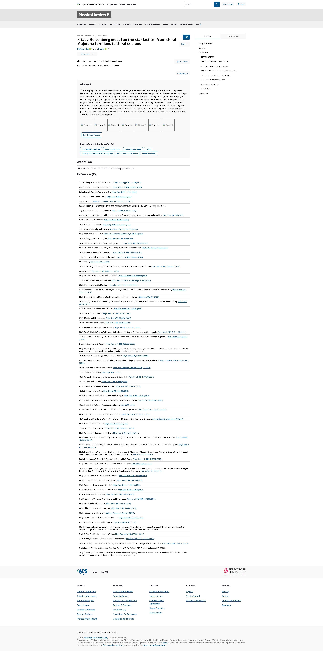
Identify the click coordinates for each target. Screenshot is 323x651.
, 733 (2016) (151, 471)
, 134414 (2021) (175, 543)
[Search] (217, 4)
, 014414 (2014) (118, 503)
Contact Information (231, 600)
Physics (189, 591)
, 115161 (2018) (136, 395)
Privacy (225, 591)
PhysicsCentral (193, 596)
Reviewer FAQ (119, 609)
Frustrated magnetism (91, 149)
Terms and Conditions (113, 645)
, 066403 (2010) (127, 187)
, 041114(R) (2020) (172, 332)
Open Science (83, 605)
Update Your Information (125, 600)
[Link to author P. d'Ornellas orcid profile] (90, 49)
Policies (225, 596)
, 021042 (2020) (135, 243)
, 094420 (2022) (155, 248)
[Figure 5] (141, 125)
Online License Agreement (156, 602)
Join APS (104, 572)
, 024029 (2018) (128, 182)
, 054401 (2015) (123, 508)
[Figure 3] (113, 125)
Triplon (148, 149)
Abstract (202, 48)
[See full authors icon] (87, 54)
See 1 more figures (91, 135)
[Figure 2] (100, 125)
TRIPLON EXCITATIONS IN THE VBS (216, 75)
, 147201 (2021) (128, 309)
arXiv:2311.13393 (127, 405)
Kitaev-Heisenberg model (127, 153)
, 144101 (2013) (124, 192)
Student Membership (196, 600)
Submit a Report (120, 596)
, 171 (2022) (113, 201)
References (203, 93)
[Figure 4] (127, 125)
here (165, 642)
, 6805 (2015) (124, 210)
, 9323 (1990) (116, 423)
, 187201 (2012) (120, 494)
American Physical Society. (96, 637)
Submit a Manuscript (87, 596)
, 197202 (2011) (123, 285)
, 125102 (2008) (135, 356)
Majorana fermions (112, 149)
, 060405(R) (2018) (105, 271)
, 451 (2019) (123, 234)
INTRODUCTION (207, 57)
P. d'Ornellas (83, 48)
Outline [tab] (207, 36)
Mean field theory (149, 153)
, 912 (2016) (142, 464)
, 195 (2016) (131, 280)
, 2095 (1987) (120, 238)
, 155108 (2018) (115, 391)
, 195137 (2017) (116, 220)
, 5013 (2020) (152, 409)
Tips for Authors (84, 614)
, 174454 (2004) (141, 377)
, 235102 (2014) (118, 323)
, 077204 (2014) (129, 534)
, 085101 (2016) (127, 327)
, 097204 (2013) (133, 276)
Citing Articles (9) (205, 43)
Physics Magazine (128, 4)
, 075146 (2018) (150, 400)
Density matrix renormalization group (97, 153)
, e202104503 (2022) (135, 414)
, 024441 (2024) (130, 257)
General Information (86, 591)
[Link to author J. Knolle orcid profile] (105, 49)
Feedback (226, 605)
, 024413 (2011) (125, 433)
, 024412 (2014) (119, 196)
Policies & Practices (86, 609)
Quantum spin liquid (133, 149)
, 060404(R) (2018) (166, 266)
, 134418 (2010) (128, 386)
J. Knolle (100, 48)
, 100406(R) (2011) (126, 485)
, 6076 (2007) (167, 419)
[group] (133, 129)
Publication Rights (85, 600)
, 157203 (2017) (141, 499)
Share (183, 44)
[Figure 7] (168, 125)
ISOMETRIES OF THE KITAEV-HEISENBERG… (219, 70)
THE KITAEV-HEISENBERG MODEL (215, 61)
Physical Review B (94, 14)
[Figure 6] (154, 125)
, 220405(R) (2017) (120, 428)
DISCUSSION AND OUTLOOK (213, 79)
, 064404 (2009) (114, 381)
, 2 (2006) (100, 262)
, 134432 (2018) (131, 517)
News (94, 572)
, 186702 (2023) (120, 344)
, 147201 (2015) (147, 459)
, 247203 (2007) (117, 313)
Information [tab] (233, 36)
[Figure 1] (86, 125)
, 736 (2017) (173, 215)
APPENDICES (206, 89)
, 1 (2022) (111, 372)
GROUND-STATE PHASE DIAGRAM (215, 66)
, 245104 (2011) (129, 480)
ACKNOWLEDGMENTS (210, 84)
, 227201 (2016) (140, 538)
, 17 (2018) (132, 367)
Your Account (155, 612)
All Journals (112, 4)
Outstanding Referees (123, 618)
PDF (186, 37)
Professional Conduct (87, 618)
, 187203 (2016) (127, 252)
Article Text (203, 52)
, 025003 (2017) (124, 229)
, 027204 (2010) (133, 475)
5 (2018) (120, 513)
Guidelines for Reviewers (125, 614)
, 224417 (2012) (130, 489)
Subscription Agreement (153, 645)
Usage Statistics (157, 608)
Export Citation (182, 61)
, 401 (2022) (148, 297)
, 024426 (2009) (118, 318)
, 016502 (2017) (117, 224)
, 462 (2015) (143, 454)
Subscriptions (156, 596)
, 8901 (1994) (124, 522)
